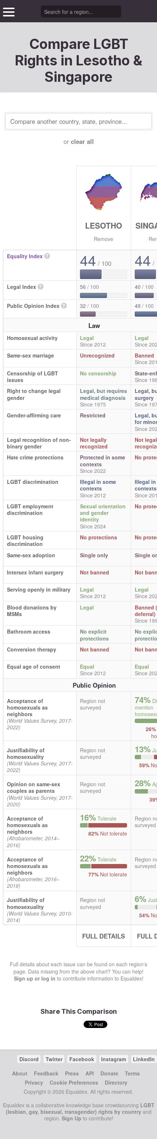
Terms (132, 1073)
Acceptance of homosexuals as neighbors (27, 707)
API (89, 1073)
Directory (116, 1082)
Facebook (81, 1059)
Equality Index (25, 256)
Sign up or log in (34, 978)
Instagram (113, 1059)
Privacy (34, 1082)
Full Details (103, 936)
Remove (103, 238)
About (19, 1073)
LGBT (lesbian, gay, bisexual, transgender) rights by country (80, 1108)
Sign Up (71, 1118)
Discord (29, 1059)
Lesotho (103, 225)
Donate (109, 1073)
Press (72, 1073)
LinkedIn (144, 1059)
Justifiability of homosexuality (26, 753)
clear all (82, 141)
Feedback (46, 1073)
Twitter (54, 1059)
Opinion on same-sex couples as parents (33, 787)
